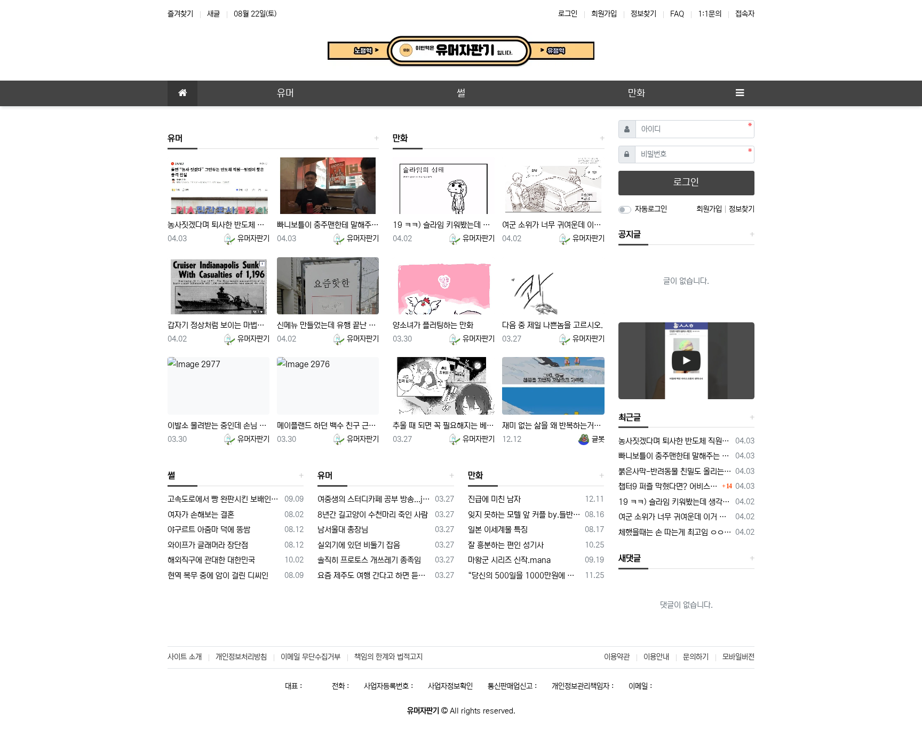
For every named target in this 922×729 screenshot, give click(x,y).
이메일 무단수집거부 (310, 657)
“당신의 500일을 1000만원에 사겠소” (524, 575)
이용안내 (656, 657)
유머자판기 (252, 238)
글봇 (597, 439)
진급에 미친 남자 (494, 499)
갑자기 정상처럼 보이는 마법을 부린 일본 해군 (218, 325)
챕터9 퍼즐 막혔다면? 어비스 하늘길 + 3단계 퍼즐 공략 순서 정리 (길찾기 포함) (669, 486)
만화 (400, 138)
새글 (213, 14)
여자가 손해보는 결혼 (201, 514)
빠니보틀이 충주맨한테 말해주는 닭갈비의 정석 (328, 224)
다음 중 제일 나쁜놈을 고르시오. (552, 325)
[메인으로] (182, 93)
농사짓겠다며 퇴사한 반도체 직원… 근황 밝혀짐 (218, 224)
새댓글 (629, 558)
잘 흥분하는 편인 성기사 (506, 545)
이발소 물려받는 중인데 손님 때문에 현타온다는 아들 (218, 425)
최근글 (629, 417)
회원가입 (604, 14)
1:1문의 (709, 14)
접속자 (744, 14)
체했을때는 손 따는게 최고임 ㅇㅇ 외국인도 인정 (675, 532)
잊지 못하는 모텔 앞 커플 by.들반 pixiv (524, 514)
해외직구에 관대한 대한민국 (211, 560)
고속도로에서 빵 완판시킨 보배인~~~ (224, 499)
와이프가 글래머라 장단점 (208, 545)
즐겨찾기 (180, 14)
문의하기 (696, 657)
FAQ (677, 14)
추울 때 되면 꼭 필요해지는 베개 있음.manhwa (444, 425)
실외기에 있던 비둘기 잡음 (358, 545)
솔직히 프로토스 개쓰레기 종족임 (369, 560)
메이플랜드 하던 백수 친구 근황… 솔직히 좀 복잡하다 (328, 425)
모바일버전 (738, 657)
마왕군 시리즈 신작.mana (509, 560)
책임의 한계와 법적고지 (388, 657)
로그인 (567, 14)
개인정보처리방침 (241, 657)
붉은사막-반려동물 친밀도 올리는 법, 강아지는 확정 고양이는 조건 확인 (675, 471)
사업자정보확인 (450, 686)
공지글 (629, 234)
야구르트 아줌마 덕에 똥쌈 (209, 529)
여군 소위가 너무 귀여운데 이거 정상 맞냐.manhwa (553, 224)
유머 (175, 138)
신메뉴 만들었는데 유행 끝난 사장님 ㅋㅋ (328, 325)
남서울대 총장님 (342, 529)
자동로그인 (651, 209)
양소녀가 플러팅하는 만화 (433, 325)
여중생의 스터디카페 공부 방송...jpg (374, 499)
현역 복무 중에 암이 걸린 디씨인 (218, 575)
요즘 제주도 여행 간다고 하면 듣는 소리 (374, 575)
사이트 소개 (185, 657)
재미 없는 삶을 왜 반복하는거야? (553, 425)
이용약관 (617, 657)
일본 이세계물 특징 (498, 529)
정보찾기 (643, 14)
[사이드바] (739, 93)
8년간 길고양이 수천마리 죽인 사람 (372, 514)
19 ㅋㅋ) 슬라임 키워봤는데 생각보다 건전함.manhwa (444, 224)
